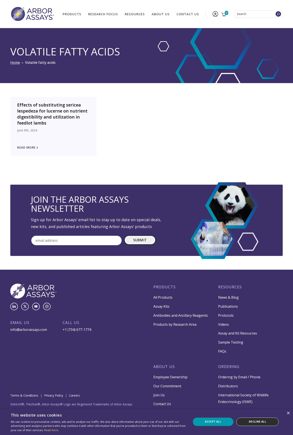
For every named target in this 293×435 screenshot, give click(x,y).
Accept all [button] (213, 421)
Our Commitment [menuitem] (167, 386)
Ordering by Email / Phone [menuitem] (239, 377)
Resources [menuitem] (135, 14)
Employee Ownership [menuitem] (170, 377)
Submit (140, 240)
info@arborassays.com (28, 329)
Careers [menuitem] (74, 395)
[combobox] (258, 14)
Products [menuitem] (72, 14)
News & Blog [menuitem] (228, 297)
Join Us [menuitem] (159, 395)
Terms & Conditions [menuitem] (24, 395)
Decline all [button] (257, 421)
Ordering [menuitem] (228, 366)
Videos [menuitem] (223, 324)
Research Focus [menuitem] (103, 14)
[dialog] (146, 422)
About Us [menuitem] (161, 14)
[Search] (278, 14)
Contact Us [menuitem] (188, 14)
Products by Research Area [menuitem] (174, 324)
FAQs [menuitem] (222, 351)
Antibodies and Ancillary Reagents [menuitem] (180, 315)
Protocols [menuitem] (226, 315)
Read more (51, 430)
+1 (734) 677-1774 (77, 329)
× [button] (288, 413)
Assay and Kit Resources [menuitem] (237, 333)
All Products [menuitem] (162, 297)
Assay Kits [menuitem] (161, 306)
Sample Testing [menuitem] (230, 342)
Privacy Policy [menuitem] (53, 395)
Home (15, 62)
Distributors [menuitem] (228, 386)
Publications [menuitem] (228, 306)
